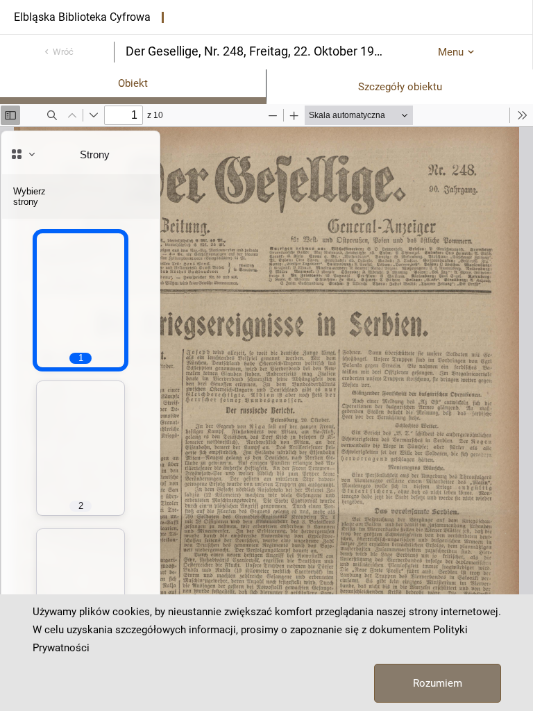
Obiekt (133, 83)
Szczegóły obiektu (400, 87)
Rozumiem (437, 683)
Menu (451, 52)
